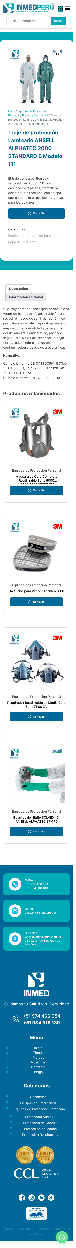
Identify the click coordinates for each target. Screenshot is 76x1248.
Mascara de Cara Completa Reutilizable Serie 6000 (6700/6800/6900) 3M (36, 480)
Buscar (58, 20)
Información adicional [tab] (26, 297)
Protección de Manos (40, 1129)
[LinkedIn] (41, 1200)
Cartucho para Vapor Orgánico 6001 (36, 591)
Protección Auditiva (40, 1117)
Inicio (11, 111)
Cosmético (38, 1097)
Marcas (38, 1057)
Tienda (38, 1053)
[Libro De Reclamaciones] (36, 1219)
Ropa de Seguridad (35, 115)
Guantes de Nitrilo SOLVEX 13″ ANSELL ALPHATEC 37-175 (36, 819)
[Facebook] (22, 1200)
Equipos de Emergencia (38, 1103)
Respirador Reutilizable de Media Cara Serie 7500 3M (36, 705)
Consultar (39, 213)
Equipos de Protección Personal (32, 236)
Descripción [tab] (18, 289)
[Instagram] (31, 1200)
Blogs (38, 1072)
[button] (58, 54)
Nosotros (38, 1062)
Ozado (38, 1233)
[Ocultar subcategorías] (64, 1109)
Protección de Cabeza (40, 1123)
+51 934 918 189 (41, 1022)
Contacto (38, 1067)
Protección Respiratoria (40, 1135)
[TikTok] (51, 1200)
